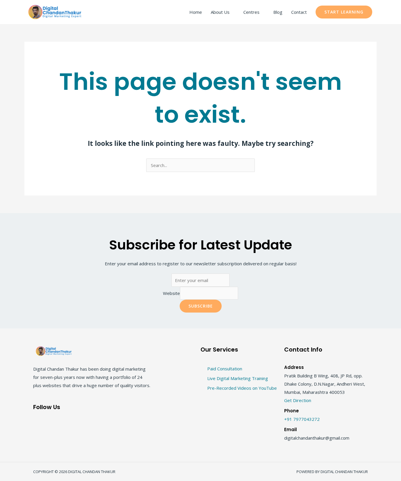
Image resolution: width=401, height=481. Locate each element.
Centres (251, 12)
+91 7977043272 (302, 419)
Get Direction (297, 400)
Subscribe (200, 306)
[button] (344, 12)
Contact (299, 12)
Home (195, 12)
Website (171, 293)
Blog (277, 12)
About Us (220, 12)
